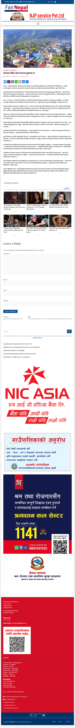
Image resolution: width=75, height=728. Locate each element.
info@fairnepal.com (9, 702)
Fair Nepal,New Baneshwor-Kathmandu (15, 696)
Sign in (54, 721)
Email (5, 290)
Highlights (13, 70)
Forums (60, 721)
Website (5, 300)
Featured (6, 70)
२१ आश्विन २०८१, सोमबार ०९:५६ (11, 76)
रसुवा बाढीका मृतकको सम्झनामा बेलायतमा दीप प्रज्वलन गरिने (17, 344)
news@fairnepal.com (9, 705)
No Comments (24, 76)
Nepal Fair (13, 722)
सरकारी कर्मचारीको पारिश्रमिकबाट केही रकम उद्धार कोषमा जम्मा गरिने (19, 354)
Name (5, 279)
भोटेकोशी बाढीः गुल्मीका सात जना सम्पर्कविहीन (14, 350)
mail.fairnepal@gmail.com (28, 1)
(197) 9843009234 (9, 699)
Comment (6, 253)
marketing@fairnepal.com (11, 708)
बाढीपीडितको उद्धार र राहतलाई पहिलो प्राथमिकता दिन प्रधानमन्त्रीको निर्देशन (21, 347)
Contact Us (67, 721)
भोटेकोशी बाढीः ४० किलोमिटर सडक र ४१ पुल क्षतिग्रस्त (16, 357)
